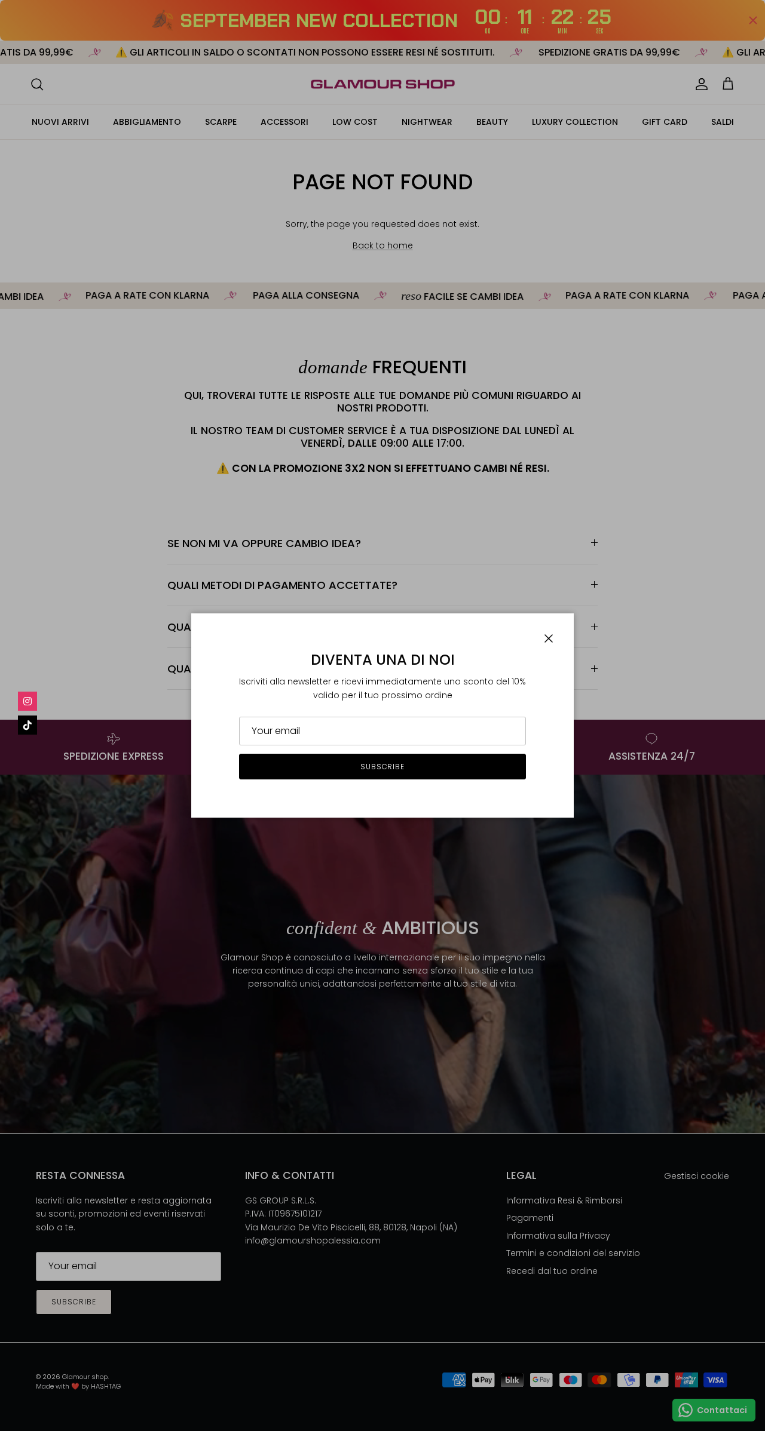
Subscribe (382, 766)
